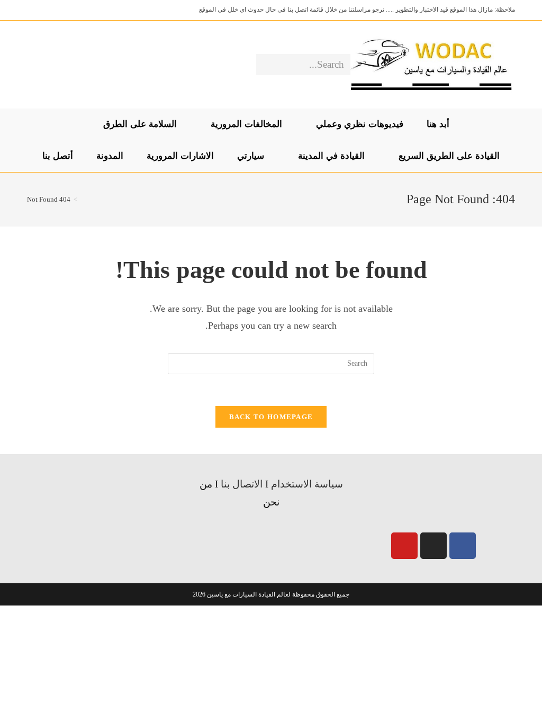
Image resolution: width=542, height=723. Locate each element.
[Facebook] (462, 545)
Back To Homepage (271, 417)
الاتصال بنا (242, 484)
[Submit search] (266, 64)
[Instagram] (433, 545)
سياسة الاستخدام (307, 484)
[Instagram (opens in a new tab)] (51, 64)
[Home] (83, 199)
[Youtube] (404, 545)
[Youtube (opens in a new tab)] (35, 64)
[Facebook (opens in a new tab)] (68, 64)
